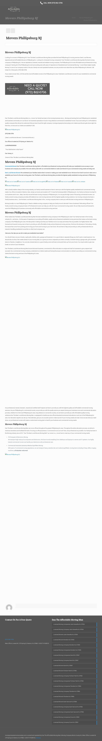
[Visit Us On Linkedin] (78, 181)
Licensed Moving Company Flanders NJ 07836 (66, 691)
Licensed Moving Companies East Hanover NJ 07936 (68, 712)
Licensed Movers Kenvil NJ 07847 (63, 665)
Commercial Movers (11, 166)
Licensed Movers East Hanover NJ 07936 (65, 701)
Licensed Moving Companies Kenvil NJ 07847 (66, 655)
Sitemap (38, 738)
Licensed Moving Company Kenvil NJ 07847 (65, 660)
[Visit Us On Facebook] (24, 181)
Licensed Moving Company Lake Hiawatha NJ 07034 (68, 629)
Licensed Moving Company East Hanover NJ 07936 (68, 707)
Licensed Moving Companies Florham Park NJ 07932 (68, 681)
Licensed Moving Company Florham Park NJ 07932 (67, 676)
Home (73, 17)
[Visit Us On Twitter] (11, 181)
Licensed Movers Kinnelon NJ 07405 (63, 639)
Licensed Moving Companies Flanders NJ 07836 (67, 686)
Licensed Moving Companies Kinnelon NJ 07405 (67, 650)
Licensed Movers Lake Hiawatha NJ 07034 (65, 634)
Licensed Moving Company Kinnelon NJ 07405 (66, 645)
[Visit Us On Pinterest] (52, 181)
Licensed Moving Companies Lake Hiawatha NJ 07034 (69, 624)
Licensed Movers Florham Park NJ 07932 (65, 670)
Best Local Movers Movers (13, 172)
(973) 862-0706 (22, 70)
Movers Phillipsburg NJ (86, 17)
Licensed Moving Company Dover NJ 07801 (65, 722)
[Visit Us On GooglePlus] (38, 181)
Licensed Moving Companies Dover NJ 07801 (66, 717)
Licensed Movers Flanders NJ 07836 (63, 696)
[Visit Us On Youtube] (65, 181)
